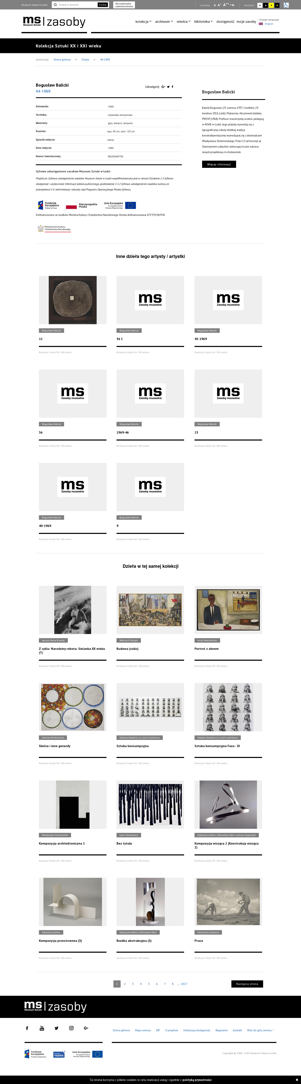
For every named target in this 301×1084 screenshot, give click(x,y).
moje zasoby (246, 21)
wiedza (182, 21)
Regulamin (222, 1030)
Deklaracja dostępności (196, 1030)
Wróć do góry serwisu (260, 1030)
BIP (158, 1030)
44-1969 (105, 59)
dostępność (225, 21)
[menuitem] (144, 21)
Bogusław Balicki (52, 85)
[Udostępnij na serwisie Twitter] (169, 87)
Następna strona (247, 984)
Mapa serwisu (143, 1030)
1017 (184, 984)
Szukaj (102, 4)
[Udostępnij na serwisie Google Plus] (164, 87)
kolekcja (142, 21)
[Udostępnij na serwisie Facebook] (172, 87)
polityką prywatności (197, 1080)
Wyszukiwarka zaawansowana (124, 5)
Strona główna (62, 59)
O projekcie (171, 1030)
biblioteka (202, 21)
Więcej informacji (219, 164)
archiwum (162, 21)
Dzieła (86, 59)
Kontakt (237, 1030)
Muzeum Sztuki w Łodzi (35, 4)
